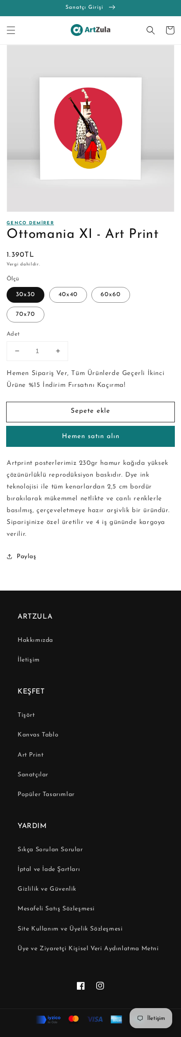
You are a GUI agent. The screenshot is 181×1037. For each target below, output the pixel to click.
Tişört (26, 715)
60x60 (111, 294)
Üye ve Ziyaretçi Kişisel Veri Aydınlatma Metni (88, 948)
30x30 (25, 294)
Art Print (30, 755)
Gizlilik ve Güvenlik (47, 889)
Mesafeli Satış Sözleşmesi (56, 909)
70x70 (25, 314)
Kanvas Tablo (38, 735)
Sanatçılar (33, 775)
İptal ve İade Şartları (49, 869)
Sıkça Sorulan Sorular (50, 849)
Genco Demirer (30, 223)
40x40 (68, 294)
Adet (13, 334)
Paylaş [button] (26, 556)
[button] (11, 30)
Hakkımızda (35, 640)
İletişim (29, 660)
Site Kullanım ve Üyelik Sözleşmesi (70, 929)
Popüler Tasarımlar (46, 794)
